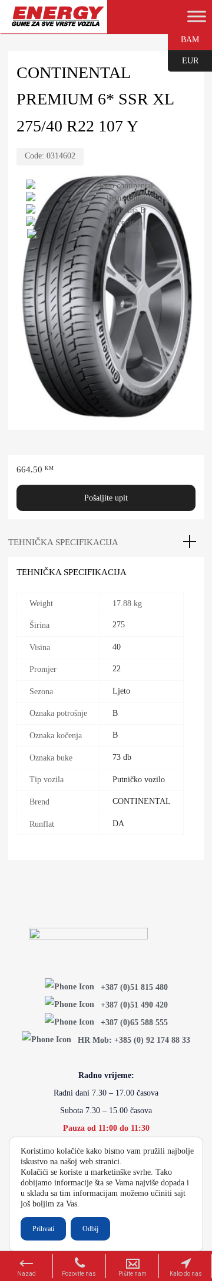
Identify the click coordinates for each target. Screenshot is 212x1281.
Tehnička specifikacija (63, 542)
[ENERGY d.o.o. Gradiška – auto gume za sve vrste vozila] (57, 21)
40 (116, 647)
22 (116, 668)
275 (118, 624)
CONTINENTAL (141, 801)
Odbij (90, 1229)
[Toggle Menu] (196, 16)
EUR (183, 60)
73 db (121, 757)
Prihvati (43, 1229)
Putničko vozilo (138, 779)
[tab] (106, 542)
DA (118, 823)
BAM (183, 38)
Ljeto (121, 691)
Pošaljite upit (106, 498)
